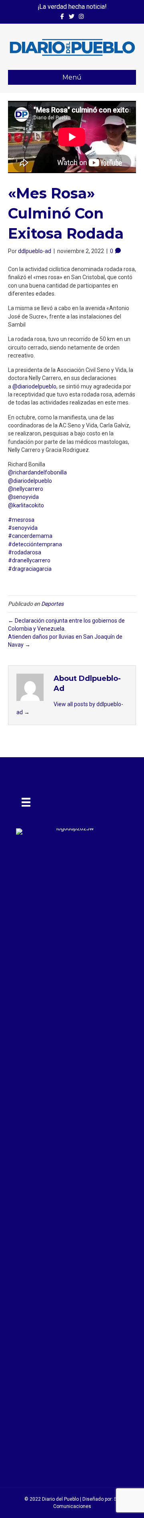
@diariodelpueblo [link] (34, 386)
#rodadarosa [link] (24, 552)
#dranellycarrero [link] (29, 560)
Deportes (52, 604)
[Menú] (26, 802)
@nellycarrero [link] (25, 489)
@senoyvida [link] (23, 497)
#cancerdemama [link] (30, 536)
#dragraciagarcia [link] (30, 569)
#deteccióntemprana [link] (35, 544)
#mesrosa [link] (21, 520)
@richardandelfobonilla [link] (37, 472)
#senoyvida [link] (23, 528)
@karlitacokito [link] (26, 505)
